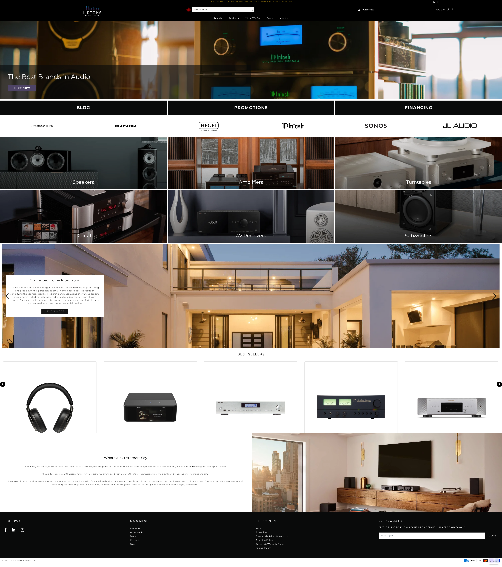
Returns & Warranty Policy (270, 544)
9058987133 (368, 9)
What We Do (253, 18)
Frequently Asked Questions (272, 536)
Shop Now (22, 88)
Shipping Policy (264, 540)
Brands (218, 18)
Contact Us (136, 540)
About (282, 18)
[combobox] (223, 9)
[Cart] (452, 9)
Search (259, 528)
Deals (270, 18)
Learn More (447, 313)
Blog (132, 544)
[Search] (252, 9)
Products (234, 18)
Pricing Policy (263, 548)
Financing (261, 532)
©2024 (5, 560)
